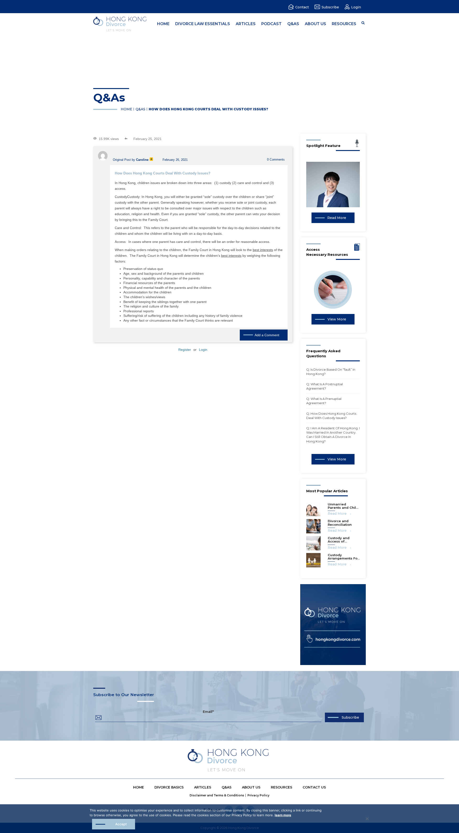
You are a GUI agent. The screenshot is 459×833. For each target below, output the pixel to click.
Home (163, 24)
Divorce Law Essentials (202, 24)
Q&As (293, 24)
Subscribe (330, 7)
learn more (283, 815)
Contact (302, 7)
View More (337, 319)
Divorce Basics (169, 787)
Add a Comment (267, 335)
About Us (315, 24)
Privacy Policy (258, 795)
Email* (208, 712)
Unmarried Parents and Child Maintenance (343, 507)
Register (184, 350)
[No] (367, 818)
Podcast (271, 24)
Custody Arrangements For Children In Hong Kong (343, 560)
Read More (336, 218)
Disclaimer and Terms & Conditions (217, 795)
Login (356, 7)
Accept (121, 824)
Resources (344, 24)
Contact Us (314, 787)
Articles (246, 24)
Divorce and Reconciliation (340, 522)
